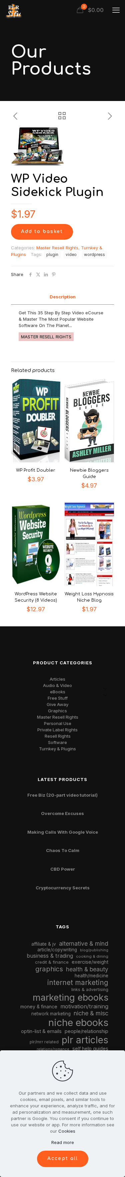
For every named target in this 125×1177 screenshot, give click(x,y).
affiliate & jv (43, 944)
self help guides (90, 1048)
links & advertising (89, 989)
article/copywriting (57, 949)
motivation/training (84, 1006)
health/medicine (91, 975)
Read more (62, 1142)
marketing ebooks (70, 997)
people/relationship (86, 1031)
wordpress (94, 254)
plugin (52, 254)
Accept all (62, 1158)
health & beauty (87, 969)
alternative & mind (83, 943)
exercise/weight (90, 962)
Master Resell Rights (57, 247)
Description (63, 296)
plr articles (85, 1040)
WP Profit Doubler (35, 470)
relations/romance (53, 1049)
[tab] (62, 296)
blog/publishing (94, 950)
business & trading (50, 955)
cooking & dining (92, 956)
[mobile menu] (116, 10)
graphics (49, 969)
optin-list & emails (41, 1031)
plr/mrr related (44, 1041)
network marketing (51, 1013)
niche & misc (91, 1013)
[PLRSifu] (13, 10)
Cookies (66, 1131)
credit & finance (52, 962)
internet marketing (77, 982)
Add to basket (42, 231)
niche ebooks (78, 1022)
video (71, 254)
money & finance (38, 1006)
